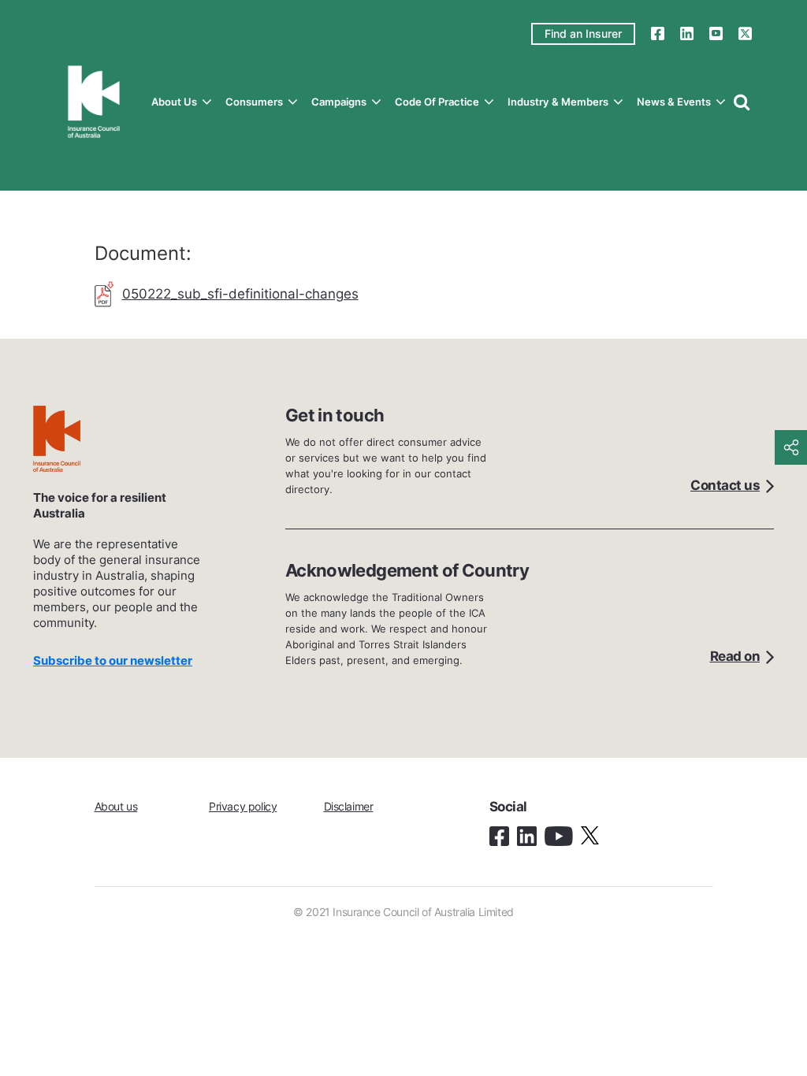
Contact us (725, 485)
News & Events (674, 101)
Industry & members (558, 101)
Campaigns (338, 101)
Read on (735, 656)
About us (174, 101)
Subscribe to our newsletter (112, 660)
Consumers (254, 101)
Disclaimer (349, 806)
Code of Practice (437, 101)
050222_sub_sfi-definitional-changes (240, 294)
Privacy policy (243, 806)
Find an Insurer (583, 33)
